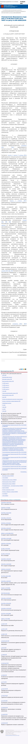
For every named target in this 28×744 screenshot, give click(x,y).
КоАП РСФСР (5, 487)
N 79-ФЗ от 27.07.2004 (6, 523)
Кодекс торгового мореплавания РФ (11, 401)
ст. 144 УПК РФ (4, 688)
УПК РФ (4, 411)
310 (9, 271)
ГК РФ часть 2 (5, 385)
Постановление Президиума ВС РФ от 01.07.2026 (14, 452)
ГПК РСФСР (5, 477)
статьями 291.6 (17, 323)
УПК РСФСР (5, 495)
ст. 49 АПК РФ (4, 714)
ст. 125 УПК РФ (4, 695)
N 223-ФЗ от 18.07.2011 (6, 581)
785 (6, 222)
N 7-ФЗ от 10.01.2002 (5, 548)
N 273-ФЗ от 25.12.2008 (6, 538)
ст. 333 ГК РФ (4, 623)
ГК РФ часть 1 (5, 383)
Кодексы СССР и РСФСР (8, 474)
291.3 (12, 147)
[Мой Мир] (25, 368)
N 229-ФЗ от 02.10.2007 (6, 608)
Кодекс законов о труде (8, 489)
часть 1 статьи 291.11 (18, 200)
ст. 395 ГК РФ (4, 634)
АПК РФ (4, 375)
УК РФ (3, 409)
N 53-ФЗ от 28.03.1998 (6, 613)
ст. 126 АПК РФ (4, 707)
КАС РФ (4, 397)
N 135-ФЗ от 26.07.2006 (6, 564)
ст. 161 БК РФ (4, 675)
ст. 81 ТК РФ (3, 647)
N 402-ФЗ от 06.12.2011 (6, 558)
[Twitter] (22, 368)
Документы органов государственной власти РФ (14, 421)
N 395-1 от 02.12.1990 (5, 618)
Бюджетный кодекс (7, 377)
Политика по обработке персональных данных (12, 735)
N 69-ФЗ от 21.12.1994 (5, 507)
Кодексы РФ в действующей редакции (11, 373)
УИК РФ (4, 407)
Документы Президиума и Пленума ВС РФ (12, 423)
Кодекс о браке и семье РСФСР (10, 491)
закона (3, 225)
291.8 (25, 323)
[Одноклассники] (24, 368)
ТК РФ (3, 405)
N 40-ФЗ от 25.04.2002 (6, 512)
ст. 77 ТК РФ (3, 681)
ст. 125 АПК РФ (4, 722)
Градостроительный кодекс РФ (10, 393)
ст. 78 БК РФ (4, 654)
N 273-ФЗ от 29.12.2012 (6, 517)
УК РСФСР (4, 493)
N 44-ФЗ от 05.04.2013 (6, 603)
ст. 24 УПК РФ (4, 700)
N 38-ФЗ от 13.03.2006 (6, 543)
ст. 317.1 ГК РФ (4, 629)
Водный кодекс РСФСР (8, 475)
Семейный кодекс (6, 403)
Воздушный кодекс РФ (8, 381)
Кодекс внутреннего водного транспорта (12, 399)
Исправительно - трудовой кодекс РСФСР (12, 485)
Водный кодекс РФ (7, 379)
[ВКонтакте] (21, 368)
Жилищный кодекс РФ (7, 395)
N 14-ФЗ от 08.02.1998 (6, 576)
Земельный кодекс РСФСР (8, 483)
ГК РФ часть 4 (5, 389)
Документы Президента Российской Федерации (14, 416)
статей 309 (4, 271)
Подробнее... (24, 471)
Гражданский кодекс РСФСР (9, 479)
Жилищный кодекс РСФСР (8, 481)
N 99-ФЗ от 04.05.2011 (6, 569)
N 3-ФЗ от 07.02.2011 (5, 553)
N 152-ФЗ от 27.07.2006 (6, 598)
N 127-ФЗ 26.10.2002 (5, 593)
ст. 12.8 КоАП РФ (4, 663)
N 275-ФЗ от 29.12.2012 (6, 528)
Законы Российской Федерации (10, 415)
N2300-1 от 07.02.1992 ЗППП (7, 533)
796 (10, 222)
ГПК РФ (4, 391)
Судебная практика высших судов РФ (11, 413)
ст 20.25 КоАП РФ (5, 640)
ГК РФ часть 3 (5, 387)
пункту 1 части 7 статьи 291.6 (17, 155)
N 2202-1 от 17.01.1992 (5, 588)
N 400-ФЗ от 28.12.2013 (6, 502)
